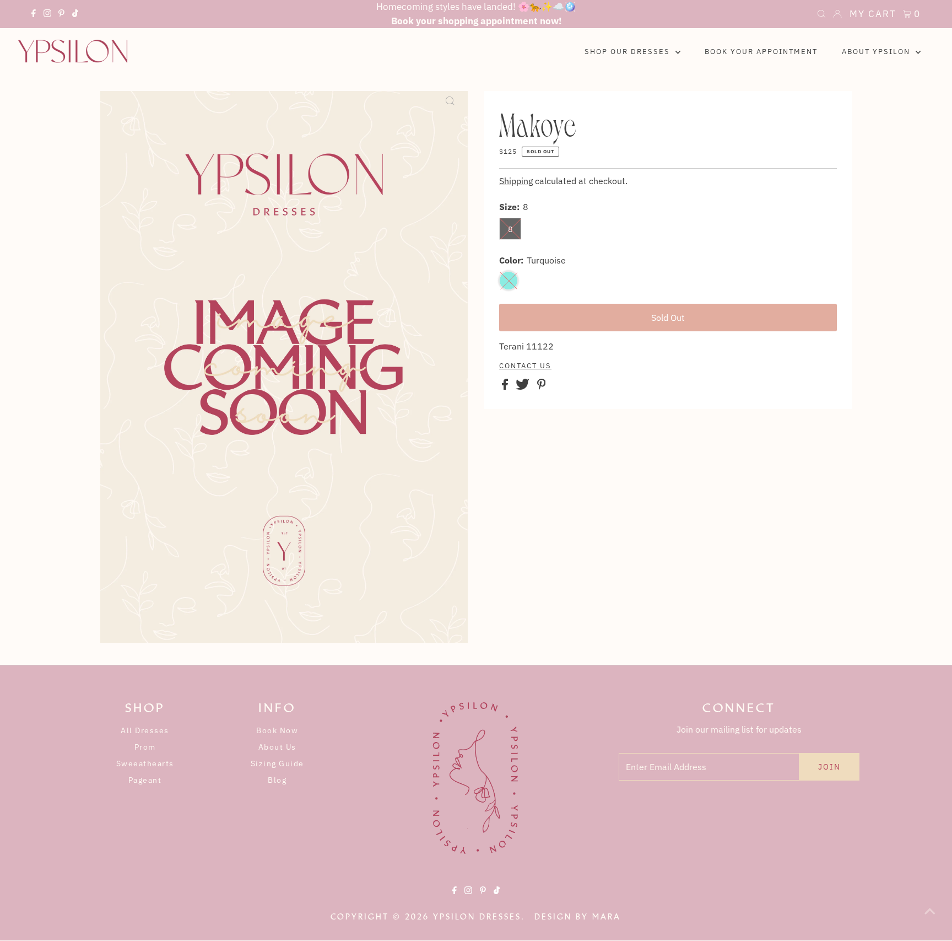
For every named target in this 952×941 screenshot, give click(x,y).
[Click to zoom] (450, 108)
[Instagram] (47, 14)
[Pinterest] (61, 14)
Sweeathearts (145, 763)
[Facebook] (34, 14)
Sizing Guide (277, 763)
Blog (277, 780)
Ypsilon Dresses (477, 917)
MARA (606, 917)
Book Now (277, 730)
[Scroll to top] (930, 919)
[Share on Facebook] (506, 386)
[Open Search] (821, 15)
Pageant (145, 780)
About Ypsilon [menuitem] (877, 51)
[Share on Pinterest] (541, 386)
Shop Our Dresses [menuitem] (629, 51)
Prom (145, 747)
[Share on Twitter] (524, 386)
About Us (277, 747)
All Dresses (145, 730)
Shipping (516, 180)
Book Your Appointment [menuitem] (761, 51)
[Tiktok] (75, 14)
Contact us (525, 366)
